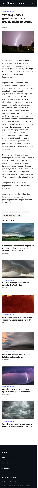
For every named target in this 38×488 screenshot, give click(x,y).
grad (18, 212)
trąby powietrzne (9, 215)
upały (19, 215)
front (12, 212)
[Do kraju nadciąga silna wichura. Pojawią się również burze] (18, 269)
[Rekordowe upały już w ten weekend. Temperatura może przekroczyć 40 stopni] (18, 304)
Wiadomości (6, 463)
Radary (4, 458)
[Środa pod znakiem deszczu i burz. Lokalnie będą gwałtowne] (18, 341)
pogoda (25, 212)
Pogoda (5, 452)
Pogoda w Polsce (8, 11)
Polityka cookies (6, 485)
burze (5, 212)
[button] (3, 3)
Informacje (6, 468)
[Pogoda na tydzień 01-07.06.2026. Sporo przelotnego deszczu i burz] (18, 375)
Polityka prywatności (17, 485)
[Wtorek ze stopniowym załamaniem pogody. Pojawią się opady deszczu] (18, 410)
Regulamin (27, 485)
